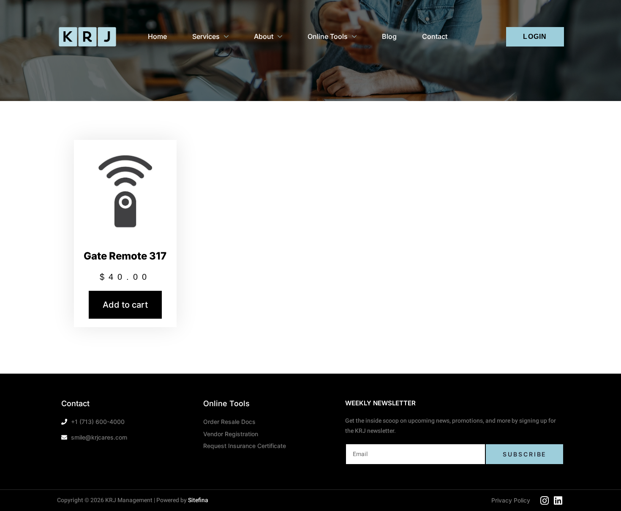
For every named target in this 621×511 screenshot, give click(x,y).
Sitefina (198, 500)
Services (206, 36)
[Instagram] (544, 501)
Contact (434, 36)
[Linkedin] (558, 501)
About (263, 36)
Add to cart (125, 305)
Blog (389, 36)
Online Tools (328, 36)
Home (157, 36)
